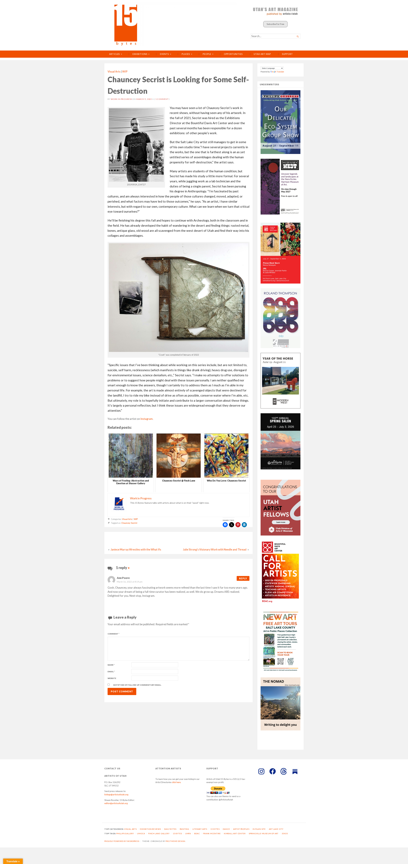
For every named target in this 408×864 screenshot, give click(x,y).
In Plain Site (259, 829)
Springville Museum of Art (263, 833)
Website (112, 678)
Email (111, 672)
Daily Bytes (170, 829)
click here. (176, 782)
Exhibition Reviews (150, 829)
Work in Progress (121, 99)
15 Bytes (214, 829)
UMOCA (141, 833)
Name (111, 665)
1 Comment (161, 99)
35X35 (285, 833)
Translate (280, 72)
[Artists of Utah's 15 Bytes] (173, 24)
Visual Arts (114, 71)
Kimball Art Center (235, 833)
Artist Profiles (241, 829)
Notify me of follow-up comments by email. (137, 685)
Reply (243, 578)
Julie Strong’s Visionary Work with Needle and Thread (214, 549)
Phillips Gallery (125, 833)
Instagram (146, 418)
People (207, 54)
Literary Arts (200, 829)
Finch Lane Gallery (159, 833)
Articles (114, 54)
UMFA (188, 833)
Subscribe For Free (275, 24)
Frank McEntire (212, 833)
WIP (124, 71)
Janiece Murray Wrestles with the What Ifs (136, 549)
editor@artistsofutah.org (116, 803)
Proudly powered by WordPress (121, 841)
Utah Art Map (262, 54)
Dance (226, 829)
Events (164, 54)
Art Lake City (276, 829)
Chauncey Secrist (129, 523)
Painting (184, 829)
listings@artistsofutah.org (116, 794)
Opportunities (233, 54)
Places (186, 54)
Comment (113, 634)
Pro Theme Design (175, 841)
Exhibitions (140, 54)
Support (287, 54)
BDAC (197, 833)
